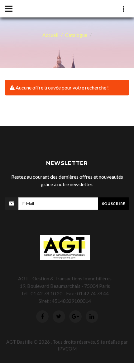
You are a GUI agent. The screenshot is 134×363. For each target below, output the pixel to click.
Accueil (50, 35)
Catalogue (76, 35)
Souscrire (113, 203)
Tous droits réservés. (74, 342)
